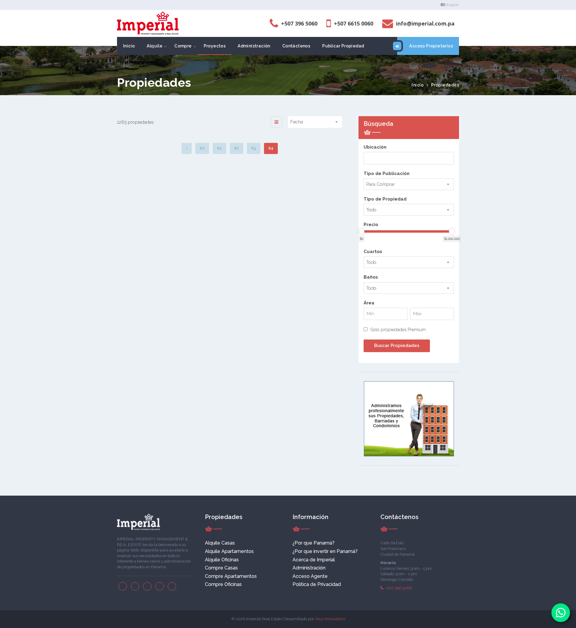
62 (236, 148)
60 (202, 148)
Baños (371, 277)
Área (369, 303)
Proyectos (215, 46)
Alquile (154, 46)
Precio (371, 224)
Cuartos (373, 251)
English (452, 5)
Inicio (129, 46)
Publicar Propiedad (343, 46)
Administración (254, 46)
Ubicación (375, 147)
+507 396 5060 (398, 588)
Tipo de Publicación (387, 173)
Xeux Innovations (330, 619)
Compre (182, 46)
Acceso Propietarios (431, 46)
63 (253, 148)
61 (219, 148)
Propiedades (445, 85)
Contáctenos (296, 46)
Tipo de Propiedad (385, 199)
